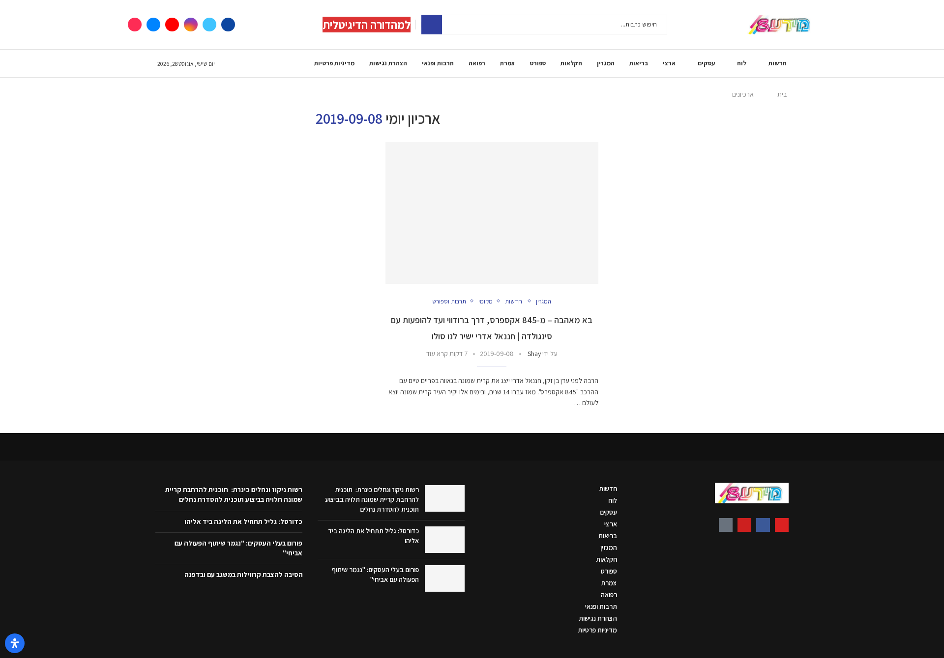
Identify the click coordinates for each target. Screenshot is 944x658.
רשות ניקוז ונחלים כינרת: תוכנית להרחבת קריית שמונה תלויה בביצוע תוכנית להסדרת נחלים (372, 499)
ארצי (669, 63)
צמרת (507, 63)
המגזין (606, 63)
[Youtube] (172, 24)
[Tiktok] (135, 24)
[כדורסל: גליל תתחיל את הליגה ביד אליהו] (445, 539)
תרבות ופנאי (438, 63)
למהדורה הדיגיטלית (367, 24)
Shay (534, 353)
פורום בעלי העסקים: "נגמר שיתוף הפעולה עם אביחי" (375, 574)
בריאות (638, 63)
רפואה (477, 63)
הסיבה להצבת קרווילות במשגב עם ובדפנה (243, 574)
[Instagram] (191, 24)
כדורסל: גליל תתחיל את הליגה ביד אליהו (243, 521)
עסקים (706, 63)
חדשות (777, 63)
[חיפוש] (431, 24)
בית (782, 94)
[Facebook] (228, 24)
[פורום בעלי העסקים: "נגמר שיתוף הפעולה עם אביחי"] (445, 578)
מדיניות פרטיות (334, 63)
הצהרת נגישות (388, 63)
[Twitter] (209, 24)
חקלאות (571, 63)
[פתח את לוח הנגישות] (15, 643)
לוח (741, 63)
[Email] (153, 24)
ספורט (538, 63)
